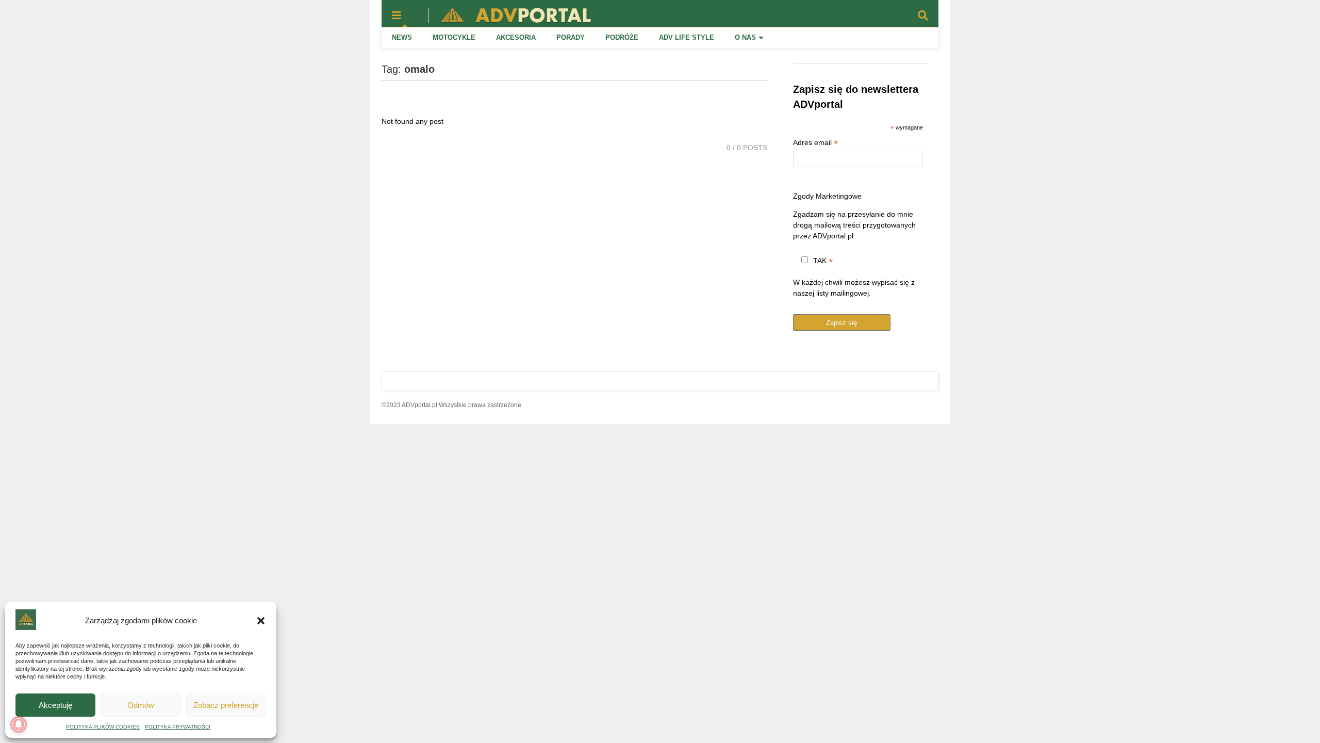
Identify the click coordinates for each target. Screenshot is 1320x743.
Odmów (140, 705)
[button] (261, 621)
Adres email (815, 144)
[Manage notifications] (18, 724)
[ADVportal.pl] (511, 18)
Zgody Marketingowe (827, 196)
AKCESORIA (516, 37)
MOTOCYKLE (454, 37)
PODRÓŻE (621, 37)
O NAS (745, 37)
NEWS (402, 37)
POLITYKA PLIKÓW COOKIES (103, 727)
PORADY (570, 37)
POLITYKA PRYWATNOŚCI (177, 727)
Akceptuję (55, 705)
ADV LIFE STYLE (686, 37)
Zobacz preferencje (225, 705)
